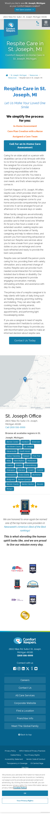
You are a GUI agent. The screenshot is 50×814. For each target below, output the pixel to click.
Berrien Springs (24, 479)
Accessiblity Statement (14, 759)
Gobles (19, 465)
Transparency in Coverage (17, 763)
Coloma (40, 470)
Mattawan (31, 461)
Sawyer (26, 456)
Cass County (24, 475)
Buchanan (37, 475)
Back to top (26, 734)
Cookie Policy (16, 755)
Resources (34, 75)
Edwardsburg (30, 465)
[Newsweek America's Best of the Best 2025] (17, 588)
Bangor (10, 489)
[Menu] (46, 23)
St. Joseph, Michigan (19, 75)
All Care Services (25, 695)
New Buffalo (19, 461)
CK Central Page (37, 763)
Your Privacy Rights (32, 755)
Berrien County (13, 484)
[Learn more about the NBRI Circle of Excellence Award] (25, 619)
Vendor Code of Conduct (35, 759)
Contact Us (25, 687)
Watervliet (36, 442)
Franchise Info (25, 718)
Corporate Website (25, 703)
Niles (9, 461)
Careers (25, 680)
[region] (25, 790)
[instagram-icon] (19, 668)
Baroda (40, 484)
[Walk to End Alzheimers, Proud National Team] (17, 601)
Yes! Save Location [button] (24, 10)
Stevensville (11, 451)
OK (25, 793)
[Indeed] (31, 669)
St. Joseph (28, 447)
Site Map (25, 767)
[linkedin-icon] (23, 668)
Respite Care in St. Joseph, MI (30, 78)
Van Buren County (14, 447)
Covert (31, 470)
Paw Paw (37, 456)
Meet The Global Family (25, 726)
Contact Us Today (25, 340)
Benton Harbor (28, 484)
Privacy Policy (10, 751)
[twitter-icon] (27, 669)
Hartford (25, 442)
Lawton (10, 465)
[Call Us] (38, 24)
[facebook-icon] (14, 668)
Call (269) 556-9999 (15, 427)
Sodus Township (13, 456)
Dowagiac (11, 470)
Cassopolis (11, 475)
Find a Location (25, 710)
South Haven (25, 451)
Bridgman (11, 479)
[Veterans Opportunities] (17, 572)
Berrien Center (12, 442)
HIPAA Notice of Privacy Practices (32, 751)
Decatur (21, 470)
